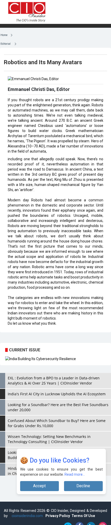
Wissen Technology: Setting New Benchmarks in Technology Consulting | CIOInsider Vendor (49, 439)
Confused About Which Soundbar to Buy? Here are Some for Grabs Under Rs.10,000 (57, 423)
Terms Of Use (83, 516)
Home (5, 35)
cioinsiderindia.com (27, 516)
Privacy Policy (57, 516)
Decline (83, 485)
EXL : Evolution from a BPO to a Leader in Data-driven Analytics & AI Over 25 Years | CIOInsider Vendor (54, 381)
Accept (39, 485)
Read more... (75, 474)
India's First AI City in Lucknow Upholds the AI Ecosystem (57, 393)
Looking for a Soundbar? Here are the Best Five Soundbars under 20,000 (58, 407)
